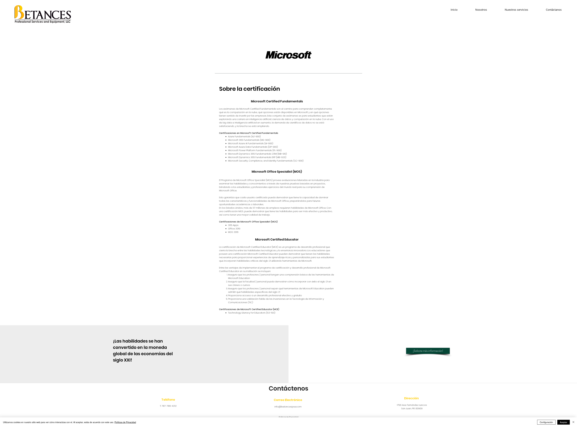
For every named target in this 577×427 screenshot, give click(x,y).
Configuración (546, 422)
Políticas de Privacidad (125, 422)
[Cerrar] (573, 422)
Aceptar (563, 422)
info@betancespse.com (288, 406)
